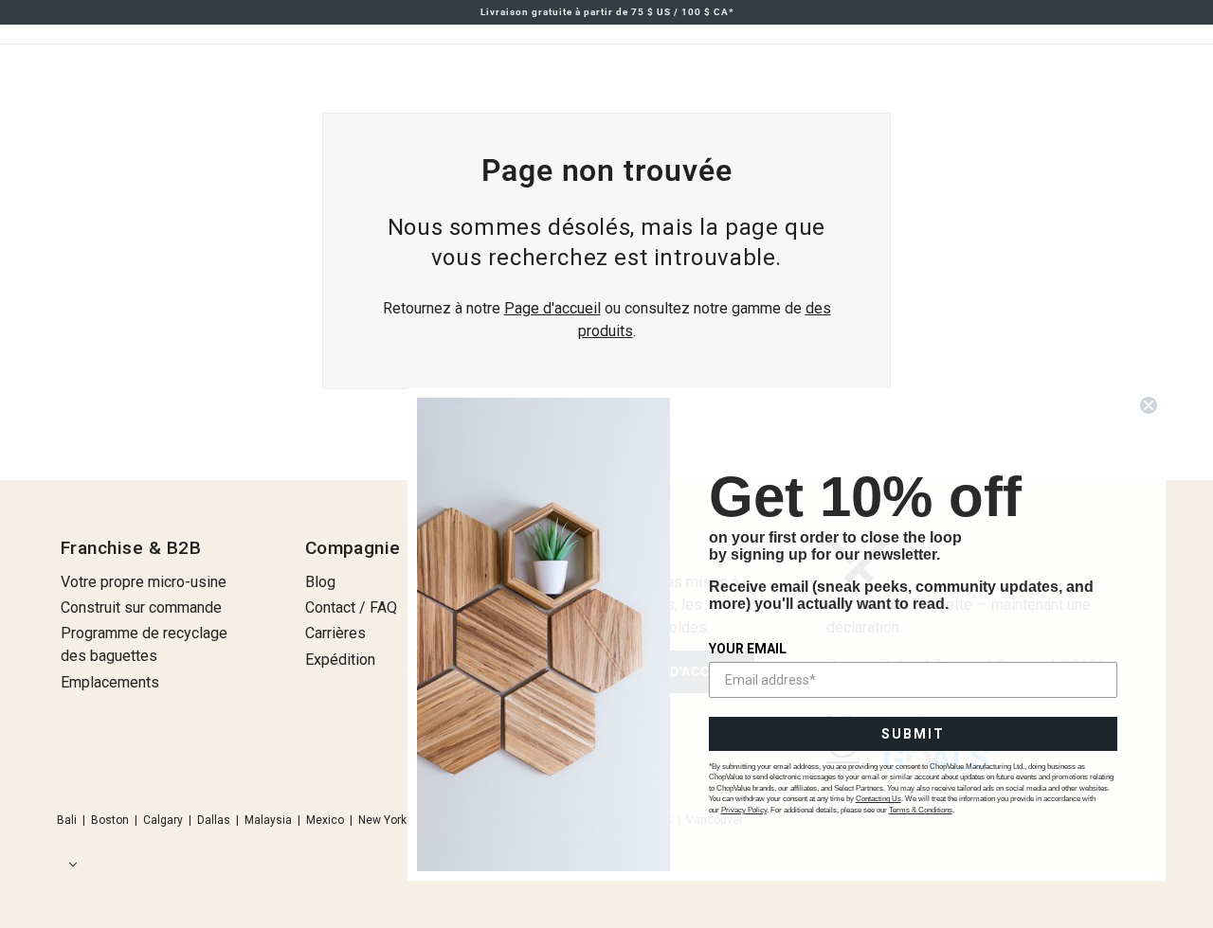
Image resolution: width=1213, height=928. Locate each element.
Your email (748, 648)
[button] (69, 864)
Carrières (335, 633)
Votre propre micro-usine (143, 582)
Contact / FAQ (351, 607)
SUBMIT (913, 733)
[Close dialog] (1148, 405)
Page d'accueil (552, 308)
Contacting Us (878, 798)
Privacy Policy (744, 810)
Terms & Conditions (920, 810)
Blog (320, 582)
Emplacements (110, 682)
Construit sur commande (141, 607)
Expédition (340, 660)
